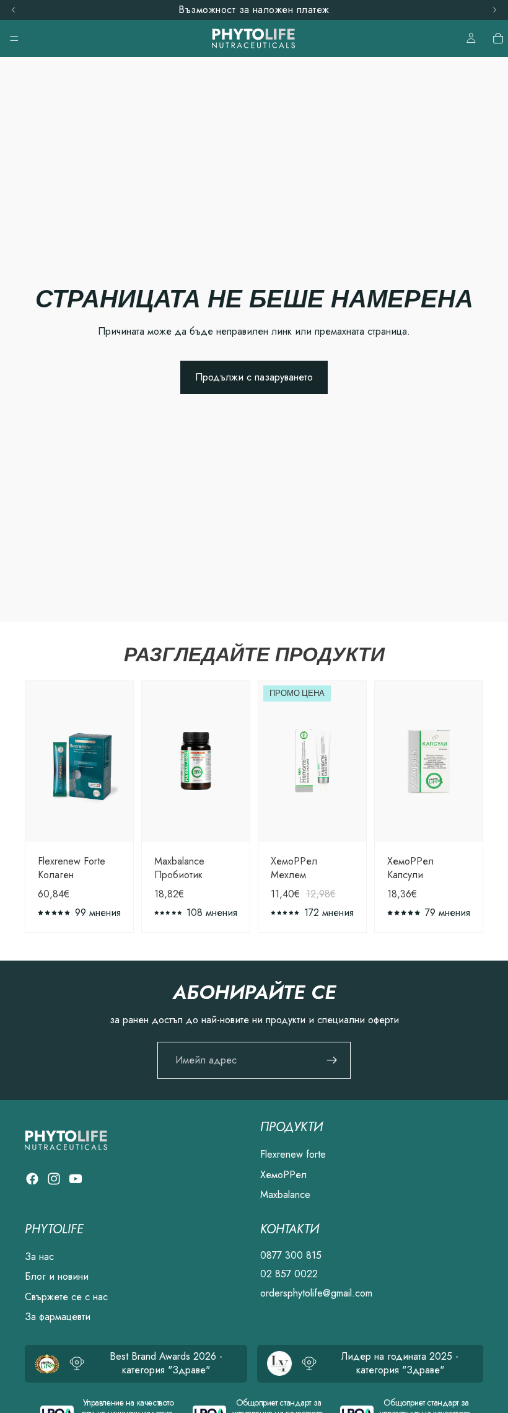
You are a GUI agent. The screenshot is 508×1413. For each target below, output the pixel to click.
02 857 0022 (289, 1274)
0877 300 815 (291, 1255)
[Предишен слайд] (39, 761)
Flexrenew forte (293, 1154)
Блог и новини (57, 1276)
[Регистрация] (332, 1060)
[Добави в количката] (114, 823)
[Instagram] (53, 1178)
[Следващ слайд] (119, 761)
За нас (39, 1256)
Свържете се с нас (66, 1297)
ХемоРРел (283, 1175)
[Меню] (14, 38)
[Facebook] (32, 1178)
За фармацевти (57, 1317)
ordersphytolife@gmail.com (316, 1293)
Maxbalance (285, 1194)
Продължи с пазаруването (254, 377)
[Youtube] (75, 1178)
